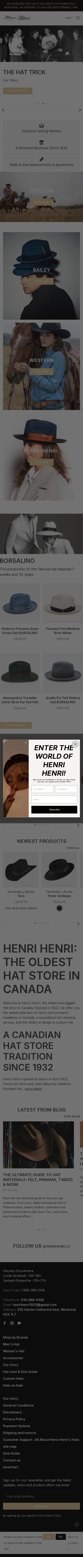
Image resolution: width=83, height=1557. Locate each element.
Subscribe (54, 809)
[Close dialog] (75, 744)
